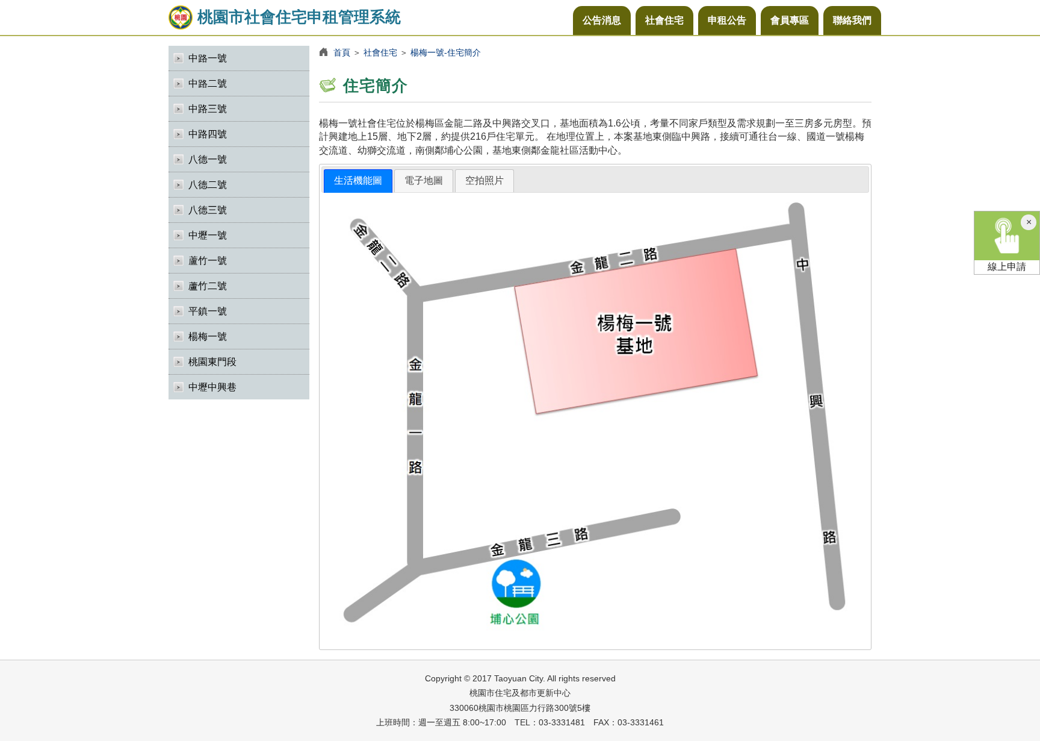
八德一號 (207, 159)
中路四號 (207, 134)
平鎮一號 (207, 311)
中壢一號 (207, 235)
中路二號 (207, 83)
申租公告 (727, 20)
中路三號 (207, 109)
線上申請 (1007, 266)
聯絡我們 (852, 20)
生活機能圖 (358, 180)
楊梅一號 (207, 336)
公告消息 (602, 20)
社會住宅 (664, 20)
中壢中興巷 (212, 387)
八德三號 (207, 210)
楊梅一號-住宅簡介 (445, 52)
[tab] (358, 181)
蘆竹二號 (207, 286)
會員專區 (789, 20)
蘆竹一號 (207, 260)
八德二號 (207, 185)
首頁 (341, 52)
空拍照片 (484, 180)
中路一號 (207, 58)
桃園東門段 (212, 362)
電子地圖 (423, 180)
